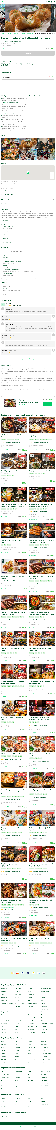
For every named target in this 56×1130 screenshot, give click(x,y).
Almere (3, 994)
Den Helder (18, 988)
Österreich (4, 1116)
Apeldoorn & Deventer (7, 1003)
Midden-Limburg (32, 1003)
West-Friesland (45, 1021)
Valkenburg (44, 1006)
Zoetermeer (44, 1029)
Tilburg (43, 994)
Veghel (43, 1012)
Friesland (17, 1015)
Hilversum (30, 988)
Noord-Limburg (32, 1012)
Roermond (31, 1023)
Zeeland (43, 1026)
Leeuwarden (31, 994)
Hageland (17, 1047)
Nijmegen (30, 1006)
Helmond (17, 1032)
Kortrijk (16, 1059)
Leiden (30, 997)
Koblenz (30, 1071)
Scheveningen (31, 1032)
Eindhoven (17, 1006)
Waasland (44, 1056)
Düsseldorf (17, 1077)
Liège (29, 1044)
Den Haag (3, 1032)
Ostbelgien (44, 1042)
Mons (29, 1053)
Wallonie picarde (45, 1059)
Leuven (30, 1042)
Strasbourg (44, 1101)
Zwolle (43, 1032)
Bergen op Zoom (5, 1012)
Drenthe (17, 1000)
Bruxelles (3, 1056)
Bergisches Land (5, 1074)
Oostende (30, 1062)
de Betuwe (4, 1023)
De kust (3, 1062)
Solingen (3, 1089)
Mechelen (30, 1050)
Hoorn (29, 991)
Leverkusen (31, 1080)
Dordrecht (17, 997)
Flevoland (17, 1012)
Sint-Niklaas (44, 1047)
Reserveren (48, 404)
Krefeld (30, 1074)
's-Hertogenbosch (46, 988)
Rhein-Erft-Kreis (45, 1086)
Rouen (43, 1098)
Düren (16, 1074)
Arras (2, 1101)
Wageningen (44, 1015)
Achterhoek (4, 988)
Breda (2, 1018)
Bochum (3, 1080)
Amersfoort (4, 997)
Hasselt (17, 1053)
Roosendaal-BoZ (32, 1026)
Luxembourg (31, 1047)
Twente (43, 997)
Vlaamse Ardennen (46, 1053)
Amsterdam (4, 1000)
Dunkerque (17, 1098)
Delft (2, 1026)
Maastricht (31, 1000)
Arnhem (3, 1006)
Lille (16, 1107)
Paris (29, 1104)
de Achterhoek (5, 1021)
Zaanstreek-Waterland (47, 1023)
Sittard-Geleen (45, 991)
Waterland (44, 1018)
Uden (42, 1000)
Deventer (17, 991)
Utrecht (43, 1003)
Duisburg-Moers (19, 1071)
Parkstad (30, 1021)
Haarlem (17, 1026)
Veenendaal (44, 1009)
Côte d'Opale (4, 1107)
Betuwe (3, 1015)
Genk (16, 1042)
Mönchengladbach (46, 1071)
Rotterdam (31, 1029)
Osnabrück (44, 1080)
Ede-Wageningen (19, 1003)
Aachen (3, 1071)
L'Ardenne (17, 1062)
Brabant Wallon (5, 1047)
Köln (29, 1077)
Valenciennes (44, 1104)
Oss (29, 1015)
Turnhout (43, 1050)
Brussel (3, 1053)
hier (5, 102)
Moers (29, 1083)
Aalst (2, 1042)
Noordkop (30, 1009)
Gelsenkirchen (18, 1083)
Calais (2, 1104)
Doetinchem (18, 994)
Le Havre (17, 1104)
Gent (16, 1044)
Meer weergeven (28, 358)
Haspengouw (18, 1050)
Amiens (3, 1098)
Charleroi (3, 1059)
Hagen (16, 1086)
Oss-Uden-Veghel (33, 1018)
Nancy (29, 1101)
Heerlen (17, 1029)
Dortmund (4, 1086)
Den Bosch (4, 1029)
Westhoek (44, 1062)
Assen (3, 1009)
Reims (29, 1107)
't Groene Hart (18, 1021)
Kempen (17, 1056)
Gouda (16, 1018)
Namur (30, 1056)
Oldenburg (44, 1077)
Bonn (2, 1083)
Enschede (17, 1009)
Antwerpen (4, 1044)
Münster (43, 1074)
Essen (16, 1080)
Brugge (3, 1050)
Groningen (17, 1023)
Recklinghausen (45, 1083)
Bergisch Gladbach (6, 1077)
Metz (29, 1098)
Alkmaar (3, 991)
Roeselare (44, 1044)
